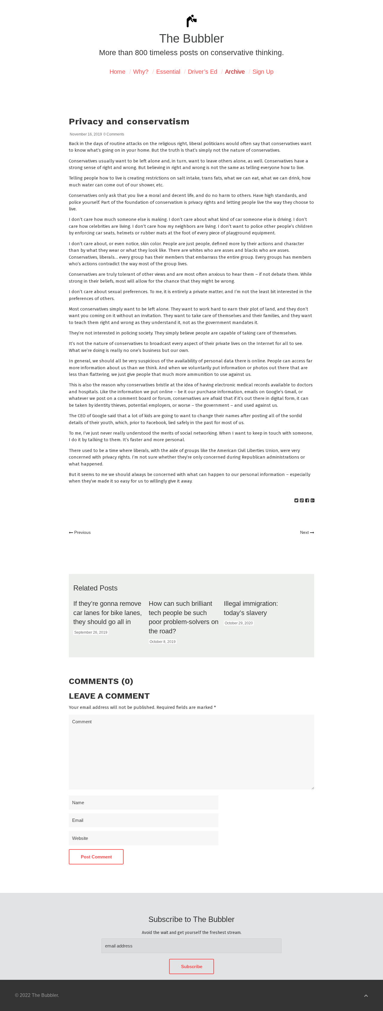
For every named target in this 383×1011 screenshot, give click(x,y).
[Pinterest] (302, 500)
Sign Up (263, 71)
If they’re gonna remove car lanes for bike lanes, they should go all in (107, 613)
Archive (235, 71)
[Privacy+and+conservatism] (296, 500)
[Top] (366, 995)
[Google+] (312, 500)
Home (117, 71)
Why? (140, 71)
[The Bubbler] (191, 26)
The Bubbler (191, 38)
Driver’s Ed (202, 71)
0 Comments (114, 134)
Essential (168, 71)
